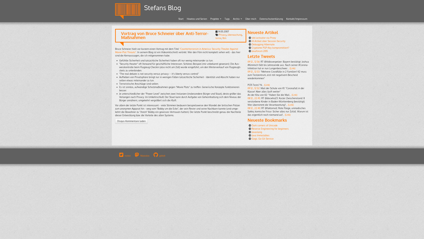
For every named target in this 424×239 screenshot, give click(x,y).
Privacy (222, 34)
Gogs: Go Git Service (263, 138)
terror (218, 38)
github (162, 156)
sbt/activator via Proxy (264, 37)
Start (181, 18)
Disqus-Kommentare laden (131, 121)
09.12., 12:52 (254, 88)
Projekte (215, 18)
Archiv (236, 18)
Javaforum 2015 (260, 51)
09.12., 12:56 (254, 61)
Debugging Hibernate (263, 44)
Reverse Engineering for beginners (270, 128)
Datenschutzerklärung (271, 18)
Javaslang (257, 132)
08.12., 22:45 (254, 98)
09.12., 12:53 (254, 71)
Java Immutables (260, 135)
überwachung (235, 34)
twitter (128, 156)
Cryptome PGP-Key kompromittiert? (270, 47)
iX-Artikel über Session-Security (268, 41)
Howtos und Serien (197, 18)
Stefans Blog (162, 7)
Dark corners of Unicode (265, 125)
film (224, 38)
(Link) (292, 68)
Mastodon (144, 156)
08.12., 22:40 (254, 108)
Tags (227, 18)
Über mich (250, 18)
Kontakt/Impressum (296, 18)
